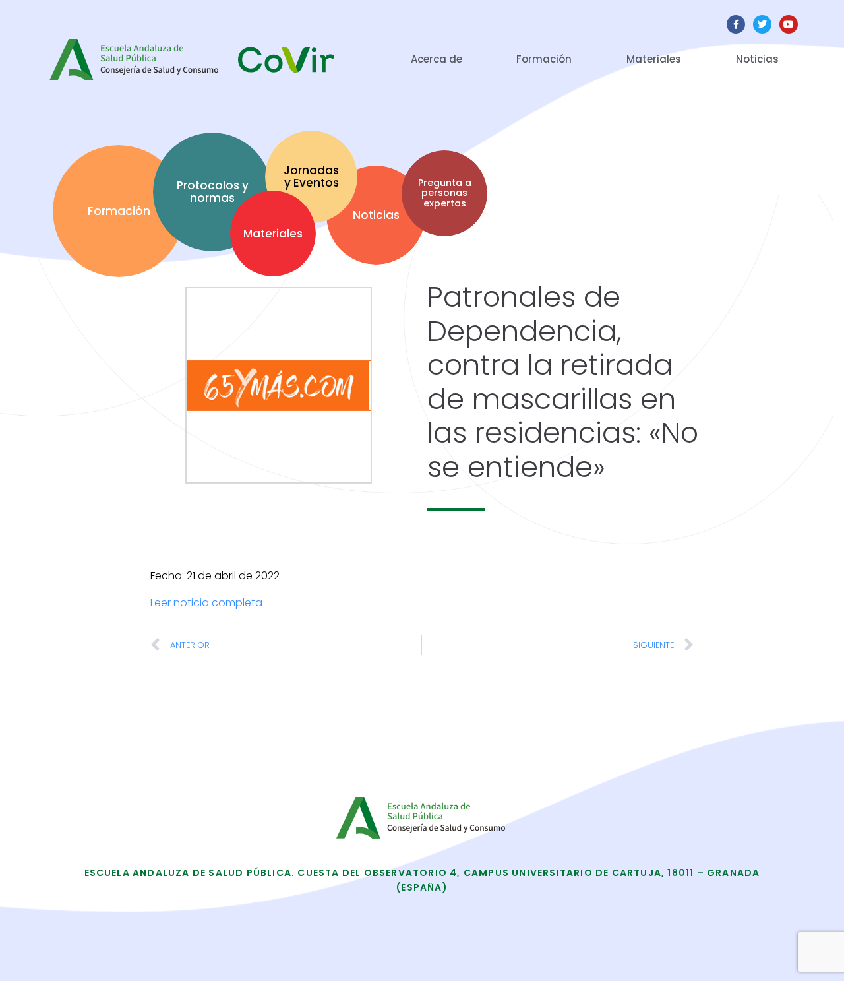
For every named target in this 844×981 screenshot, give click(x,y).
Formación (544, 59)
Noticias (757, 59)
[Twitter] (762, 24)
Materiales (653, 59)
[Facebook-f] (736, 24)
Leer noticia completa (206, 602)
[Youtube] (788, 24)
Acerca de (436, 59)
